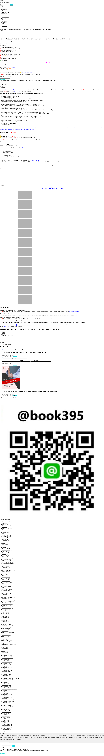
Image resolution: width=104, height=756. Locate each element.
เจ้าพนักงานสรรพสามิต (6, 691)
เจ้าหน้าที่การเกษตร (6, 705)
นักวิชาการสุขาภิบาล (6, 586)
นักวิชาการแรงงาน (5, 593)
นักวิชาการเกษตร (5, 590)
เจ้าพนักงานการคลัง (6, 654)
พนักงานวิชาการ (5, 643)
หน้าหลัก (1, 29)
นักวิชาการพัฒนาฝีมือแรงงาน (7, 570)
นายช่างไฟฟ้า (4, 617)
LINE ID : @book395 (7, 326)
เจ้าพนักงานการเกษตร (6, 656)
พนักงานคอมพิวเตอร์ (6, 627)
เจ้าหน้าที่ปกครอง (5, 717)
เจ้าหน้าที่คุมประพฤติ (6, 709)
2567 (4, 735)
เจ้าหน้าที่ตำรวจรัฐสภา (6, 712)
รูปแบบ (1, 76)
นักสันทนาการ (5, 606)
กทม (11, 735)
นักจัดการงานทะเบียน (6, 533)
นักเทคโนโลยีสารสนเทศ (6, 608)
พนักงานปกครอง (5, 636)
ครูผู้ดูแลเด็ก (4, 523)
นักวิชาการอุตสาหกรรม (6, 589)
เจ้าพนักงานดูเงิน (5, 666)
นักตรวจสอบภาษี (5, 540)
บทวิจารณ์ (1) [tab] (4, 84)
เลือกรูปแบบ (15, 356)
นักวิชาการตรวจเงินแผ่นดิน (7, 564)
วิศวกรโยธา (4, 651)
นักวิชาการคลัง (5, 556)
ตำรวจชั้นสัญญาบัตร (6, 525)
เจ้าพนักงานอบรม (5, 698)
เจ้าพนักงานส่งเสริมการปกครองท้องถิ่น (9, 689)
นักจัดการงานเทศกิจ (6, 536)
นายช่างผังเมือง (5, 610)
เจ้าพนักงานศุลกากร (6, 686)
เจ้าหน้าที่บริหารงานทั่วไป (9, 29)
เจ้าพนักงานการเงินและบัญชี (7, 658)
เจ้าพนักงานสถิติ (5, 690)
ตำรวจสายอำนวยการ (6, 528)
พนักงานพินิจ (4, 639)
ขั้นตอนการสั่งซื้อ (5, 12)
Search (3, 744)
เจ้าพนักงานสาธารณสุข (6, 694)
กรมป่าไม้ (17, 735)
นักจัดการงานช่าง (5, 532)
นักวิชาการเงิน (3, 737)
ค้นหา (12, 4)
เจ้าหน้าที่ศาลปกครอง (6, 724)
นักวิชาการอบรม (5, 587)
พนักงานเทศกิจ (5, 648)
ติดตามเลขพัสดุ (5, 10)
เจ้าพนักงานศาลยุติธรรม (6, 685)
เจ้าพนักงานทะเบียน (6, 671)
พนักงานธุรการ (5, 629)
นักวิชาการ (4, 554)
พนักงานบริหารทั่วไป (6, 635)
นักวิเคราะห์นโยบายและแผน (7, 597)
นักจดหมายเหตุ (5, 529)
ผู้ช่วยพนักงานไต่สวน (6, 621)
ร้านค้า (3, 8)
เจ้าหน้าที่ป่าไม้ (5, 720)
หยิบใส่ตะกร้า (2, 79)
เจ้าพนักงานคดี (5, 660)
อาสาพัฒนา (4, 652)
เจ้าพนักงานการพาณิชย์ (6, 655)
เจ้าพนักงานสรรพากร (6, 693)
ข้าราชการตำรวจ (5, 521)
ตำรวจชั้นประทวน (5, 524)
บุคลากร (3, 620)
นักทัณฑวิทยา (4, 543)
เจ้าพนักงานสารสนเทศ (6, 695)
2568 (7, 735)
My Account (4, 743)
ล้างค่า (9, 76)
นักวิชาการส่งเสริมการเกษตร (7, 579)
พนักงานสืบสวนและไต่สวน (7, 645)
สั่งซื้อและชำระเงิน (5, 23)
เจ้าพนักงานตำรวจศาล (6, 670)
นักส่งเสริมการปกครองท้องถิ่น (8, 600)
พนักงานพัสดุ (4, 637)
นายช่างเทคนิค (5, 614)
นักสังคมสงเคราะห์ (5, 605)
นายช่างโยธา (4, 616)
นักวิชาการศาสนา (5, 577)
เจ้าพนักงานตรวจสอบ (6, 667)
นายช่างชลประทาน (6, 609)
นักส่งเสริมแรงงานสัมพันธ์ (7, 604)
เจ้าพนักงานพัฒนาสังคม (6, 681)
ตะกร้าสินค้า (4, 13)
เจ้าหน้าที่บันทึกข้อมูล (6, 716)
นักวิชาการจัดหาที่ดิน (6, 559)
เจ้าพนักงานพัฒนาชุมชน (6, 679)
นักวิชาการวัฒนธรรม (6, 575)
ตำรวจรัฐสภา (4, 527)
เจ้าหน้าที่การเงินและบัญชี (7, 706)
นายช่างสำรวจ (5, 612)
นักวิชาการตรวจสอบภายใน (7, 563)
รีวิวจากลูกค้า (4, 9)
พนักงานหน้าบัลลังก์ (6, 647)
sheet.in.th (1, 0)
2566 (1, 735)
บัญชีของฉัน (4, 21)
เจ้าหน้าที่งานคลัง (5, 710)
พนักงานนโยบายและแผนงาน (7, 632)
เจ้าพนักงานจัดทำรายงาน (7, 662)
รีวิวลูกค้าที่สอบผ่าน (10, 55)
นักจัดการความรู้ (5, 531)
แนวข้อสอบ (17, 739)
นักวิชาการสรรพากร (6, 581)
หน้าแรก (3, 15)
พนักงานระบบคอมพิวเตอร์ (7, 641)
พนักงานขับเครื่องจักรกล (6, 625)
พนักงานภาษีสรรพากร (6, 640)
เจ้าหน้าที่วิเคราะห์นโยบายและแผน (8, 722)
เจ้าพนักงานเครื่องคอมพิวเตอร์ (8, 701)
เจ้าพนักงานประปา (5, 675)
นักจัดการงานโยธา (5, 537)
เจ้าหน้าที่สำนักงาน (5, 729)
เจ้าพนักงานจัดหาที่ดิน (6, 663)
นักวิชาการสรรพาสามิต (6, 582)
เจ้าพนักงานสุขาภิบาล (6, 697)
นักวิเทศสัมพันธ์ (5, 598)
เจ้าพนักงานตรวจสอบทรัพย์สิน (8, 668)
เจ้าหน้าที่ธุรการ (5, 713)
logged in (6, 344)
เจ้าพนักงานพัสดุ (5, 682)
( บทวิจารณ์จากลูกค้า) (4, 43)
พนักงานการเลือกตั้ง (6, 624)
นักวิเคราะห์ (4, 594)
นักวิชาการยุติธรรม (6, 574)
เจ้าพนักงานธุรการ (5, 672)
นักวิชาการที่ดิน (5, 566)
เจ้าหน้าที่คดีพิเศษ (5, 708)
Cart (3, 747)
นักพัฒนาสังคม (5, 552)
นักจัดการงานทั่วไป (5, 535)
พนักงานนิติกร (5, 631)
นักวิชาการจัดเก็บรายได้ (6, 560)
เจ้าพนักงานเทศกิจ (5, 702)
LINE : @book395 (7, 147)
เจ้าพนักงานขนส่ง (5, 659)
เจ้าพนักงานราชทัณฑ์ (6, 683)
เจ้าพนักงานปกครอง (6, 674)
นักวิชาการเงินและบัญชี (6, 591)
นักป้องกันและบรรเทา (6, 550)
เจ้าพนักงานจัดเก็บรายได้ (6, 664)
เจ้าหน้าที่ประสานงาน (6, 718)
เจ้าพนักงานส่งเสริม (6, 687)
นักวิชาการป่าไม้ (5, 567)
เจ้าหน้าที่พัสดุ (4, 721)
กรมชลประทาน (14, 735)
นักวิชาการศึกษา (5, 578)
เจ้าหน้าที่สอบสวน (5, 728)
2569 (9, 735)
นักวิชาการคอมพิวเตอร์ (6, 558)
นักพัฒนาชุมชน (5, 551)
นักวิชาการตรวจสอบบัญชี (7, 562)
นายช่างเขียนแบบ (5, 613)
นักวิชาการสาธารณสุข (6, 585)
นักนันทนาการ (5, 544)
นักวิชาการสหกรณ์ (5, 583)
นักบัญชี (3, 547)
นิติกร (3, 618)
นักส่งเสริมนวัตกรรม (6, 602)
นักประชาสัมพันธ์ (5, 548)
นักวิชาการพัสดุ (5, 571)
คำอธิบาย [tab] (4, 82)
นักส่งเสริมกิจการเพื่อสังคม (7, 601)
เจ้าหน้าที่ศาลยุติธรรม (6, 725)
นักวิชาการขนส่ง (5, 555)
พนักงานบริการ (5, 633)
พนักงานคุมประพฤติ (6, 628)
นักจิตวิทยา (4, 539)
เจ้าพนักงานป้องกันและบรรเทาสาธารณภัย (10, 678)
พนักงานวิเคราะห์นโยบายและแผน (8, 644)
